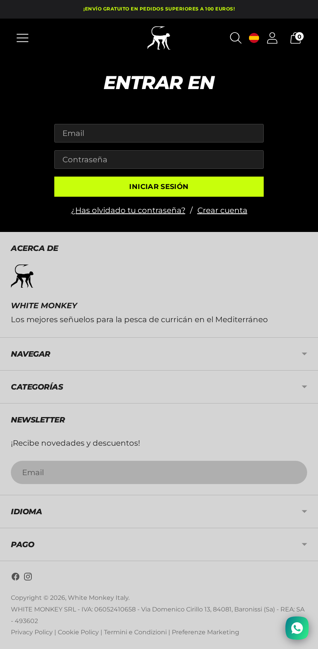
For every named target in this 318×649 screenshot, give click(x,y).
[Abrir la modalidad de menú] (22, 38)
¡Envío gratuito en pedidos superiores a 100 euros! (159, 9)
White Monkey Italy (98, 597)
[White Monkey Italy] (159, 38)
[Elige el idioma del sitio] (254, 38)
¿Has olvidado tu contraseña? (128, 210)
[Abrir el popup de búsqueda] (236, 38)
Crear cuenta (222, 210)
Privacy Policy (32, 632)
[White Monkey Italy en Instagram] (28, 578)
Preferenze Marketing (205, 632)
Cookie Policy (78, 632)
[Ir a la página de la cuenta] (272, 38)
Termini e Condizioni (135, 632)
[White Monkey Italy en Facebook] (15, 578)
